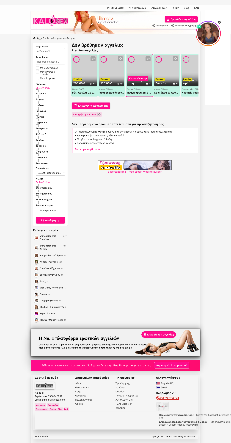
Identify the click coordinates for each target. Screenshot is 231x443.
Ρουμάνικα (42, 163)
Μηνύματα (117, 7)
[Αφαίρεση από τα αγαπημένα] (93, 59)
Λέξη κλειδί (42, 46)
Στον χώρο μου (44, 188)
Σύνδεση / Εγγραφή (185, 25)
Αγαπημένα (138, 7)
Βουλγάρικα (42, 128)
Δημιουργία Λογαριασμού (171, 365)
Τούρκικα (41, 146)
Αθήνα (78, 383)
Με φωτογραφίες (49, 67)
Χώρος (39, 178)
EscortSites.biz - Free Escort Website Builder (135, 171)
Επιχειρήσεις (159, 7)
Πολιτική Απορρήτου (127, 395)
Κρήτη (78, 391)
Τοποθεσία (162, 25)
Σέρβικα (40, 140)
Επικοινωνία (41, 436)
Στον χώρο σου (44, 193)
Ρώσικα (40, 117)
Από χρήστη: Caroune (84, 114)
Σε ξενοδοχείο (44, 199)
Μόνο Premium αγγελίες (47, 73)
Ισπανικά (41, 111)
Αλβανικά (41, 134)
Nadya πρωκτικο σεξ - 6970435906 (139, 92)
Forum (175, 7)
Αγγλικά (40, 99)
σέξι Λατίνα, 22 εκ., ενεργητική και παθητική (84, 92)
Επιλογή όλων (43, 87)
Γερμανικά (41, 122)
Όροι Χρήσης (123, 383)
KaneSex (120, 408)
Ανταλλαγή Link (124, 399)
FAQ (196, 7)
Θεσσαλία (80, 395)
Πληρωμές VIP (124, 403)
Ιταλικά (40, 105)
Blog (186, 7)
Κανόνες (120, 387)
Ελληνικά (41, 93)
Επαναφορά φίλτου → (87, 149)
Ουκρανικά (42, 151)
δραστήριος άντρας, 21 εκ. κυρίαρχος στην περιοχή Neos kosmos (111, 92)
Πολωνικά (41, 157)
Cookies (120, 391)
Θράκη (79, 403)
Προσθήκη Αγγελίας (183, 19)
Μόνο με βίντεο (48, 210)
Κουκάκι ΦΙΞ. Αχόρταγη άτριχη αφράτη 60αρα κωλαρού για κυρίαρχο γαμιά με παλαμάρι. (166, 92)
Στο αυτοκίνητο (44, 205)
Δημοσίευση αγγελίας (160, 334)
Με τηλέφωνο (47, 78)
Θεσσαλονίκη (82, 387)
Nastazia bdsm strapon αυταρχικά (194, 92)
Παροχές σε (42, 168)
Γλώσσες (41, 84)
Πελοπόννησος (83, 399)
